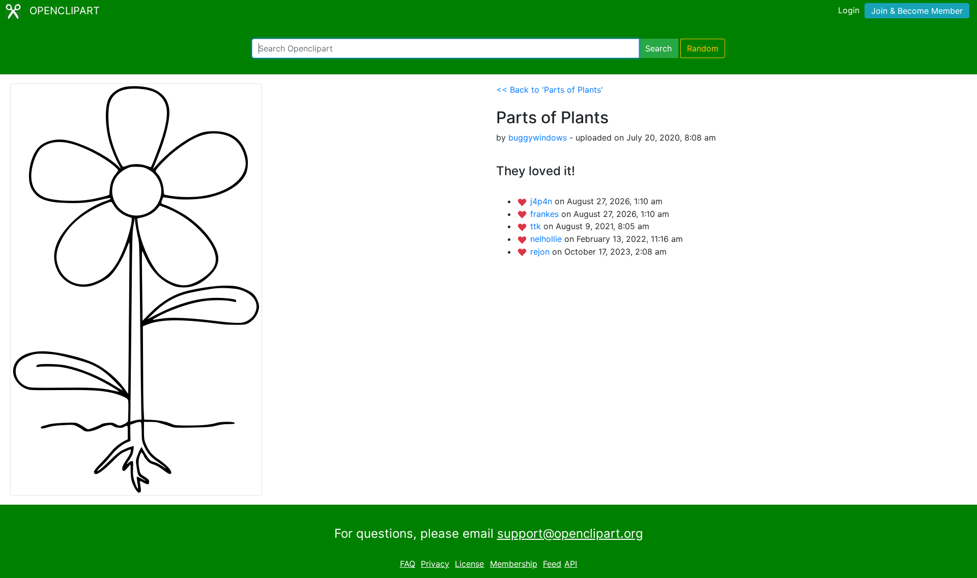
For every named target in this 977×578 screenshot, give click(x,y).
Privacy (435, 564)
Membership (513, 564)
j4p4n (542, 201)
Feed (552, 564)
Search (658, 48)
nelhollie (547, 239)
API (570, 564)
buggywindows (537, 137)
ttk (536, 226)
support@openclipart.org (570, 533)
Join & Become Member (917, 11)
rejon (541, 251)
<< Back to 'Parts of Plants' (549, 90)
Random (703, 48)
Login (848, 10)
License (469, 564)
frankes (545, 214)
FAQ (407, 564)
